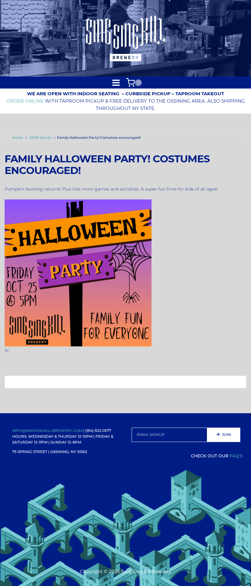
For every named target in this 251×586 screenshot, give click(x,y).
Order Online (25, 101)
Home (18, 137)
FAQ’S (236, 456)
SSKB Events (40, 137)
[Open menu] (116, 83)
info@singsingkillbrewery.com (47, 430)
